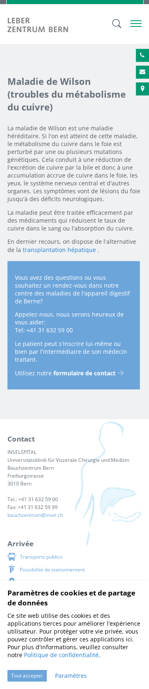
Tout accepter (27, 675)
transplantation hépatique (59, 250)
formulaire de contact (84, 373)
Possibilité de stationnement (52, 569)
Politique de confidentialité (61, 655)
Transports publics (41, 556)
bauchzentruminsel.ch (35, 515)
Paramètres (71, 675)
